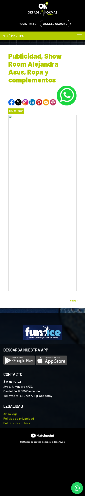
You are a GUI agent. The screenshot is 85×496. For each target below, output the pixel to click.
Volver (73, 300)
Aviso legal (10, 414)
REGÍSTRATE (27, 23)
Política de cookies (16, 423)
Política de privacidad (18, 418)
